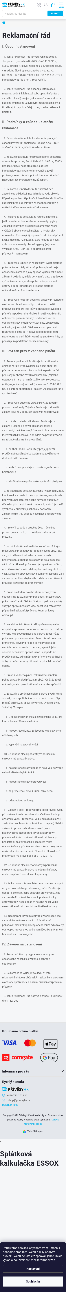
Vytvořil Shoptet (35, 1131)
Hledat (55, 13)
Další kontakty (10, 1104)
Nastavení (33, 1268)
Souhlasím (33, 1281)
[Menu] (61, 5)
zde (52, 1260)
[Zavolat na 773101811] (39, 5)
